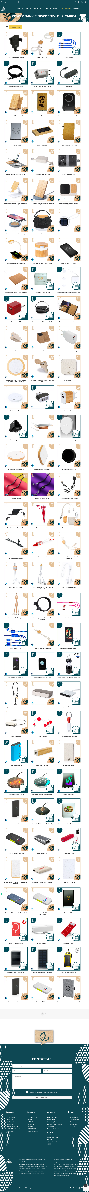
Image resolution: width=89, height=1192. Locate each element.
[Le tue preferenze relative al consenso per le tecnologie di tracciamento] (1, 894)
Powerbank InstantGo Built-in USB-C (16, 913)
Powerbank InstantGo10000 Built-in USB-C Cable (42, 913)
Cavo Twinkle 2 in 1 (15, 648)
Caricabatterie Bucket (42, 351)
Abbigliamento (33, 1122)
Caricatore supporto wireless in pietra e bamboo (42, 204)
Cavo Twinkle (69, 618)
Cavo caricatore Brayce (69, 527)
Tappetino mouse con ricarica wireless (15, 292)
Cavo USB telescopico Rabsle (42, 648)
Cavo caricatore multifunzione (42, 557)
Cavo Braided (69, 57)
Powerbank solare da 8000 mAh (42, 972)
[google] (75, 2)
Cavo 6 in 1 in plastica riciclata (16, 527)
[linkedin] (82, 2)
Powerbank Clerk (42, 853)
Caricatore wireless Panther (16, 469)
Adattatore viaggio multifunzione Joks (68, 292)
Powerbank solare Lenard (68, 972)
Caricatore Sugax (69, 410)
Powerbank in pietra (69, 882)
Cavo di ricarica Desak (15, 587)
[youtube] (78, 2)
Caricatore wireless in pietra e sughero (15, 234)
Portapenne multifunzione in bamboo (16, 116)
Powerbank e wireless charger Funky (69, 116)
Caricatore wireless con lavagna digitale (68, 204)
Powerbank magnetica (16, 943)
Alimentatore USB (16, 321)
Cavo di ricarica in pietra (69, 587)
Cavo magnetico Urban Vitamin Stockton (42, 618)
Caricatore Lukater (16, 410)
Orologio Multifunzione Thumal (68, 707)
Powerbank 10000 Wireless (16, 853)
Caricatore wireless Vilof (69, 469)
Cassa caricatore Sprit (42, 234)
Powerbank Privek (68, 943)
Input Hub (69, 86)
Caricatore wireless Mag (69, 440)
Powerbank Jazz (16, 145)
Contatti (73, 1126)
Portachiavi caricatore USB (69, 736)
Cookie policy (74, 1119)
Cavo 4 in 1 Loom (16, 498)
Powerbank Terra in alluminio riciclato (16, 1002)
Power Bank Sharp (68, 794)
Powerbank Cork (42, 116)
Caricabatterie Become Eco (16, 351)
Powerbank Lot (68, 913)
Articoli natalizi (33, 1131)
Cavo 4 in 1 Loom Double (42, 498)
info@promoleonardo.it (9, 2)
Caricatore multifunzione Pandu (15, 174)
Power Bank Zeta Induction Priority (68, 824)
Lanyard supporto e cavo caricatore (16, 707)
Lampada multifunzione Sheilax (42, 263)
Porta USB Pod (42, 736)
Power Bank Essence (16, 765)
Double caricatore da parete (42, 86)
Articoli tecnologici (13, 1129)
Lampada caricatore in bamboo (16, 263)
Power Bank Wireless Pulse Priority (42, 824)
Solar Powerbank (42, 145)
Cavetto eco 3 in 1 (42, 57)
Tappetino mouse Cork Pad (69, 145)
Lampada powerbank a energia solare (69, 677)
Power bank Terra (16, 824)
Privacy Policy (53, 1092)
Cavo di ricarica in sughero (16, 618)
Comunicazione (12, 1126)
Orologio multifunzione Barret (42, 707)
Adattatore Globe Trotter (42, 292)
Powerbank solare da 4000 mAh (16, 972)
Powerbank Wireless (42, 1002)
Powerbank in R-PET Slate (68, 263)
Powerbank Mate (42, 943)
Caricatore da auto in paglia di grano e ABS (42, 381)
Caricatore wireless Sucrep (42, 469)
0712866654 (22, 2)
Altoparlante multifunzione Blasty (42, 321)
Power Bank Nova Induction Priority (42, 794)
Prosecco (10, 1131)
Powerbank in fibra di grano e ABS (42, 882)
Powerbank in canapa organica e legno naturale (15, 883)
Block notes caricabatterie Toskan (69, 321)
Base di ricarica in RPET (69, 174)
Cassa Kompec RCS (68, 234)
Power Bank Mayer (68, 765)
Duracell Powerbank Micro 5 (42, 677)
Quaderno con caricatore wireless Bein (68, 1002)
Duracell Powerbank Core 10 (16, 677)
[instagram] (85, 2)
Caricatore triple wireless (15, 440)
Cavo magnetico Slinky (16, 86)
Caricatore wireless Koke (42, 440)
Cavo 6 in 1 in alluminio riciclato (69, 498)
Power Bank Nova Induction (16, 794)
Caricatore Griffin (69, 380)
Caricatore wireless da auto (16, 57)
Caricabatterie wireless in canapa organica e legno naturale (16, 381)
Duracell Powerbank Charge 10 (69, 648)
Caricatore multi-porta (42, 410)
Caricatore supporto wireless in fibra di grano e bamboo (15, 204)
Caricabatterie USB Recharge (69, 351)
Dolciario (31, 1124)
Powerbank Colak (69, 853)
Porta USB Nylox (16, 736)
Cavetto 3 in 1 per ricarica (42, 174)
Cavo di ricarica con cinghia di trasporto (69, 557)
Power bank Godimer (42, 765)
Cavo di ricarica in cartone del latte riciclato (42, 588)
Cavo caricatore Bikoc (42, 527)
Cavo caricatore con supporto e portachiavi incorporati (16, 557)
